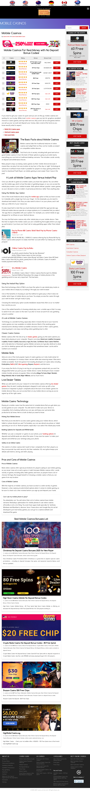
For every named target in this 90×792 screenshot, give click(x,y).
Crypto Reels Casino (42, 645)
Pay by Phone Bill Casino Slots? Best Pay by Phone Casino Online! (34, 231)
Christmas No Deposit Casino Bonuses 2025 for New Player (28, 550)
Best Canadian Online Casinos (77, 761)
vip (43, 738)
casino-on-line (6, 36)
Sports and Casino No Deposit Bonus (42, 766)
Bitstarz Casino (77, 157)
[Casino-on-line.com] (44, 16)
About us (4, 759)
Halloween (23, 693)
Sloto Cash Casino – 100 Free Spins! (44, 773)
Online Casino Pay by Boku (22, 248)
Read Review (23, 63)
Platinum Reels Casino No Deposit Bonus (43, 763)
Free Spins (51, 645)
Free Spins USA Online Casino (42, 759)
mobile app (35, 197)
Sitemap (4, 782)
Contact (4, 774)
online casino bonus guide (30, 555)
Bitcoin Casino (18, 645)
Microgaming (22, 364)
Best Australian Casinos (77, 764)
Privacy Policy (6, 761)
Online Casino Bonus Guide (26, 759)
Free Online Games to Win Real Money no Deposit (26, 774)
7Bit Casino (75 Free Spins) (81, 186)
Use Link (47, 94)
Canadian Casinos (72, 252)
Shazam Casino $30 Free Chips (16, 690)
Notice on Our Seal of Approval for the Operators (10, 777)
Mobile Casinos (23, 764)
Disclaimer (5, 779)
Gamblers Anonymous (8, 767)
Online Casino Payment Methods (25, 761)
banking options (48, 434)
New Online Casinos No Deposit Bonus (38, 553)
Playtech (37, 364)
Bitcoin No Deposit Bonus (29, 645)
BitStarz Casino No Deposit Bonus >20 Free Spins (82, 205)
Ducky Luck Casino (77, 268)
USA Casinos (70, 244)
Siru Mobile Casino (19, 268)
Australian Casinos (72, 248)
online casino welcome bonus (33, 738)
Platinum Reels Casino (77, 45)
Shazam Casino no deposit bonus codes (44, 695)
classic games (32, 337)
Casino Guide (15, 36)
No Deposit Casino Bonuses (14, 555)
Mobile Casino (21, 36)
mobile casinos (31, 118)
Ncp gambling (6, 769)
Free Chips (17, 693)
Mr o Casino (77, 121)
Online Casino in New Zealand (76, 255)
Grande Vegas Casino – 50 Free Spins (43, 770)
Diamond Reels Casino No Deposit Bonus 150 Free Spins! (81, 91)
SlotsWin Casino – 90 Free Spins (81, 73)
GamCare (4, 772)
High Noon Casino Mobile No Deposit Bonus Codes (24, 598)
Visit (56, 62)
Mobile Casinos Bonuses (21, 553)
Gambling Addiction (7, 765)
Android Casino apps (12, 132)
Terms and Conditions (8, 763)
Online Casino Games (13, 603)
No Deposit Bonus (40, 648)
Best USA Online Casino (77, 759)
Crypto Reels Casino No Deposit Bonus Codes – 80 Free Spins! (29, 643)
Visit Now (77, 62)
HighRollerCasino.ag (11, 733)
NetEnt (12, 364)
